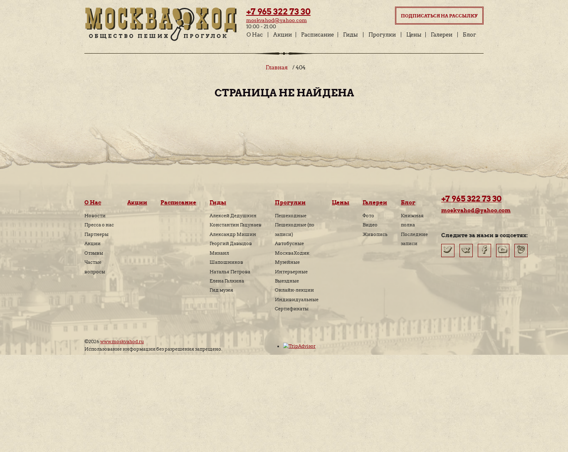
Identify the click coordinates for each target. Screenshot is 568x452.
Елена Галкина (227, 281)
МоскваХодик (292, 253)
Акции (282, 35)
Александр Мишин (233, 234)
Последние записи (414, 238)
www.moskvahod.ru (122, 341)
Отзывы (93, 253)
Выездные (287, 281)
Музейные (287, 262)
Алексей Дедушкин (233, 216)
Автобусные (289, 243)
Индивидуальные (297, 299)
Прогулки (382, 35)
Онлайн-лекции (294, 290)
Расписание (317, 35)
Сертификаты (292, 309)
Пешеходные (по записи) (294, 229)
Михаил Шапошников (226, 257)
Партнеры (96, 234)
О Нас (255, 35)
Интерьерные (291, 272)
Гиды (350, 35)
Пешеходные (290, 216)
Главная (277, 67)
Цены (414, 35)
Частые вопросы (94, 266)
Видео (370, 225)
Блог (469, 35)
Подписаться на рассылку (439, 16)
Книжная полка (412, 220)
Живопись (375, 234)
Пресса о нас (99, 225)
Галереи (441, 35)
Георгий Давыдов (231, 243)
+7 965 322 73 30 (278, 12)
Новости (95, 216)
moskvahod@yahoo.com (276, 20)
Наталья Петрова (230, 272)
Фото (368, 216)
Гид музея (221, 290)
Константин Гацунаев (236, 225)
